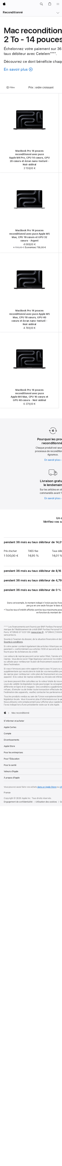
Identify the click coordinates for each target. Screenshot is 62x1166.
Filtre (12, 87)
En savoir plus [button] (17, 70)
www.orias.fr (37, 632)
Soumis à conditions (13, 642)
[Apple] (5, 712)
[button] (41, 4)
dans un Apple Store (46, 787)
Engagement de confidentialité (18, 802)
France (7, 792)
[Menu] (58, 4)
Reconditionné (13, 12)
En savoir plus (52, 460)
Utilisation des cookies (46, 802)
